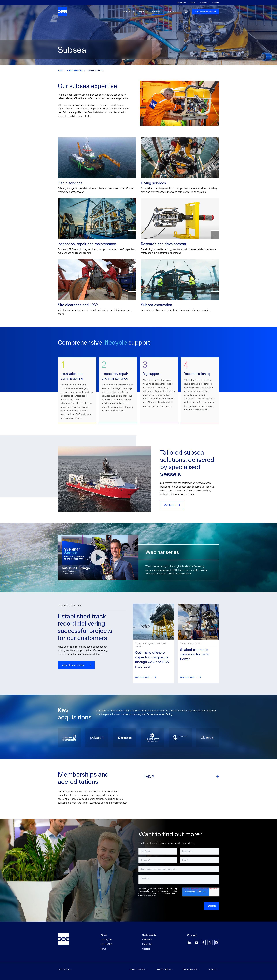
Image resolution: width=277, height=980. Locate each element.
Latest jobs (106, 939)
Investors (181, 2)
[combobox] (178, 869)
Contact (215, 2)
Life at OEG (106, 944)
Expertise (143, 11)
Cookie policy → (191, 970)
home (60, 70)
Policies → (214, 970)
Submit (212, 906)
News (193, 2)
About (104, 934)
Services (157, 11)
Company (127, 11)
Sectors (172, 11)
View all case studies (73, 664)
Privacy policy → (138, 970)
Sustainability (149, 934)
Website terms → (165, 970)
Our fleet (169, 505)
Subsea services (74, 70)
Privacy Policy (150, 896)
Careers (204, 2)
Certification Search (205, 11)
